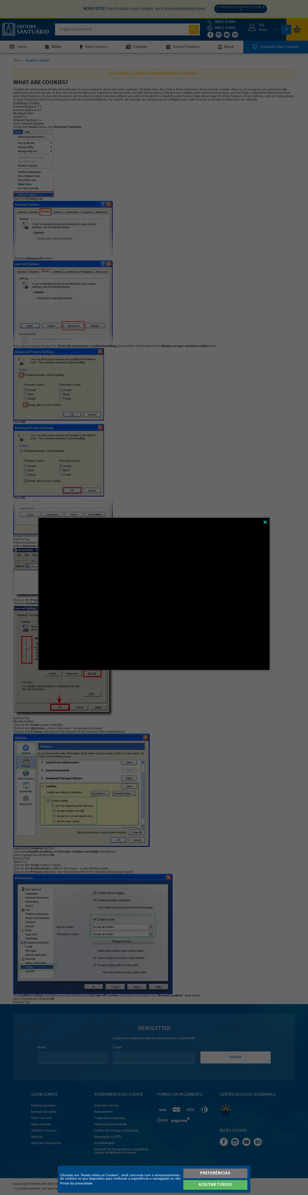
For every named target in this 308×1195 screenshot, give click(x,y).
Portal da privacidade (76, 1183)
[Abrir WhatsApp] (296, 1183)
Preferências (215, 1173)
